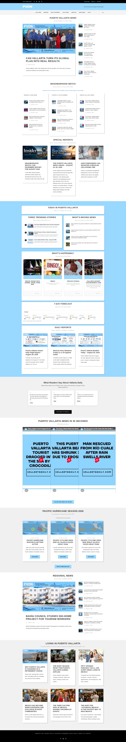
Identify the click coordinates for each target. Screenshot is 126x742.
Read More (35, 556)
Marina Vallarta (73, 90)
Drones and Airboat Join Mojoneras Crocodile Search (89, 54)
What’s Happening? (55, 12)
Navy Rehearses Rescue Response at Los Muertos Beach (36, 126)
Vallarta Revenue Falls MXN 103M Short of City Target (90, 35)
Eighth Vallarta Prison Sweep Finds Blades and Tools (89, 26)
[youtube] (39, 1)
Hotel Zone (67, 90)
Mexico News (82, 12)
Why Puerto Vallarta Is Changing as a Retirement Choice (35, 669)
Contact (88, 733)
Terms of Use (39, 733)
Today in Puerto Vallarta (63, 207)
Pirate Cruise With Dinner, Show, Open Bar (32, 282)
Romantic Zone (46, 90)
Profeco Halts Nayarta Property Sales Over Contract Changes (93, 614)
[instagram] (41, 1)
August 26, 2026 (62, 115)
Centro (58, 90)
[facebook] (34, 1)
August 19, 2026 (34, 120)
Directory (73, 12)
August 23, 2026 (89, 608)
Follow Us (93, 1)
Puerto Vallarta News (63, 18)
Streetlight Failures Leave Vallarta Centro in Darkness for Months (90, 63)
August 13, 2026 (90, 128)
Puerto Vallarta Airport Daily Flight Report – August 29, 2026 (34, 352)
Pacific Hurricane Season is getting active (35, 542)
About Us (82, 733)
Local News (38, 12)
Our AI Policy (73, 733)
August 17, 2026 (89, 625)
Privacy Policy (49, 733)
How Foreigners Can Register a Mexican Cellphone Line (90, 165)
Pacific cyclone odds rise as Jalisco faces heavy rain (63, 542)
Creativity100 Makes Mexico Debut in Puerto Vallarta (92, 109)
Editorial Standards (62, 733)
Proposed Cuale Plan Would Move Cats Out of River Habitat (65, 128)
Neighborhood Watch (63, 84)
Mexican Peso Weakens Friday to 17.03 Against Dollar (62, 352)
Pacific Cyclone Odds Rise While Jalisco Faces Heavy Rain (91, 542)
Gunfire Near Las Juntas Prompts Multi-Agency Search (89, 44)
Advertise (99, 1)
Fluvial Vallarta (80, 90)
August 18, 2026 (34, 129)
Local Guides (66, 12)
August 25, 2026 (34, 104)
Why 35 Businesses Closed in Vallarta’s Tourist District (37, 117)
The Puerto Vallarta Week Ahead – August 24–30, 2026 (63, 165)
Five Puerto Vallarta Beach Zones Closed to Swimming (90, 73)
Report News (87, 1)
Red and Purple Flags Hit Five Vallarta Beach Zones (93, 125)
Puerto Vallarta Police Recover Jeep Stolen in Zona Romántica (37, 109)
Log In (89, 12)
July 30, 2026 (61, 131)
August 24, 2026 (35, 538)
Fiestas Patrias (73, 281)
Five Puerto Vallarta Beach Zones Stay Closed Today (92, 117)
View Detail (36, 293)
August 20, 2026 (63, 538)
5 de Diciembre (53, 90)
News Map (46, 12)
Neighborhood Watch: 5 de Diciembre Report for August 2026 (64, 111)
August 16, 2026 (91, 538)
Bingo (53, 281)
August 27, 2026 (89, 57)
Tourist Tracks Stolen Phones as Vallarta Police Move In (36, 101)
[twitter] (36, 1)
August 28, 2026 (31, 64)
